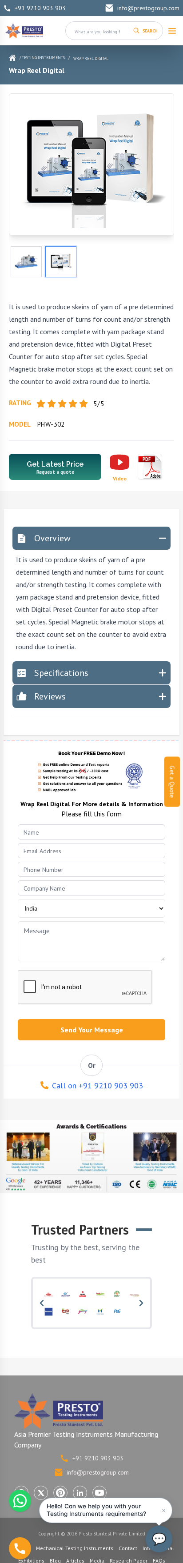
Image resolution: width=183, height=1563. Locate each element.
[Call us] (20, 1548)
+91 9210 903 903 (40, 8)
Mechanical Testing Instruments (74, 1548)
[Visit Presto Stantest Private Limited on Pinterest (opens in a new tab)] (60, 1493)
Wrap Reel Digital (90, 58)
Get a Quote (172, 781)
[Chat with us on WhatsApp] (20, 1501)
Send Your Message (91, 1029)
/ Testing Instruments (42, 57)
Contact (128, 1548)
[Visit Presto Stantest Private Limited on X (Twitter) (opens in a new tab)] (41, 1493)
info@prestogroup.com (148, 8)
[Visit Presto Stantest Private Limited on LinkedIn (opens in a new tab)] (80, 1493)
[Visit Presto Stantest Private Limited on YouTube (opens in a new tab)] (99, 1493)
